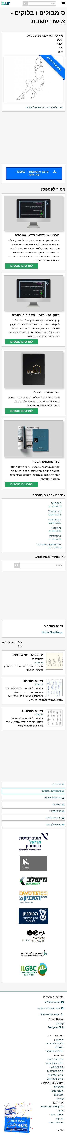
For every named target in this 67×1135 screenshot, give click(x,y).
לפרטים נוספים (21, 265)
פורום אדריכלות (55, 1059)
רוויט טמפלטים (53, 817)
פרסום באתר (57, 1114)
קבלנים (60, 1098)
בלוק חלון (56, 527)
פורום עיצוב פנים (55, 1063)
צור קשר (59, 1118)
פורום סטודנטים (55, 1070)
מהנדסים (59, 1094)
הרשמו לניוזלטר (52, 1002)
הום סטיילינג (57, 1067)
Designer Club (56, 1027)
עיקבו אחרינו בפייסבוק (49, 1008)
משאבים (56, 804)
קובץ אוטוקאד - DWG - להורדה (31, 173)
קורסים (60, 1023)
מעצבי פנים (58, 1090)
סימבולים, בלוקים (51, 791)
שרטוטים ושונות (53, 797)
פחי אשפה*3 (54, 511)
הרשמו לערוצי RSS (50, 1014)
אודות (61, 1110)
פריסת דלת (55, 535)
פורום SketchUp (55, 1078)
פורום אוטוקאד (56, 1074)
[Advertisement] (33, 138)
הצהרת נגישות (56, 1122)
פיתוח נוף (56, 503)
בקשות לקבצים (53, 824)
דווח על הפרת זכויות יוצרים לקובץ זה (44, 107)
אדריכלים (59, 1086)
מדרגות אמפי (54, 519)
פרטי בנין (56, 784)
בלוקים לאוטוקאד (55, 1043)
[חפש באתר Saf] (25, 3)
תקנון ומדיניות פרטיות (52, 1106)
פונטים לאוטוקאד (55, 1051)
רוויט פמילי (55, 811)
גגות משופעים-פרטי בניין (48, 544)
